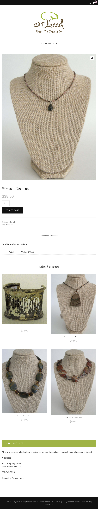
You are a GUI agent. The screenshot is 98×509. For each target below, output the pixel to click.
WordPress (48, 504)
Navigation (50, 43)
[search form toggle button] (90, 3)
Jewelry (13, 222)
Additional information (50, 235)
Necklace (10, 225)
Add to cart (12, 210)
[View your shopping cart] (94, 2)
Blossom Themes (75, 502)
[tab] (50, 235)
